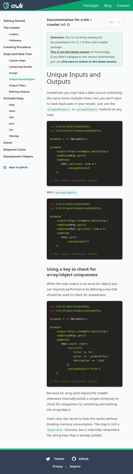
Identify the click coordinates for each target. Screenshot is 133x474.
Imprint (75, 466)
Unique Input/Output (22, 79)
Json (11, 123)
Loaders (14, 34)
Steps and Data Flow (17, 54)
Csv (11, 129)
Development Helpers (18, 156)
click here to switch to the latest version (89, 62)
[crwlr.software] (13, 5)
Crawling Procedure (17, 47)
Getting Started (14, 21)
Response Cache (14, 149)
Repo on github (18, 167)
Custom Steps (17, 60)
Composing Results (20, 66)
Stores (7, 143)
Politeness (15, 40)
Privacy (58, 466)
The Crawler (11, 28)
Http (12, 104)
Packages (91, 5)
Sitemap (14, 136)
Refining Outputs (19, 91)
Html (12, 111)
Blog (108, 5)
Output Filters (17, 85)
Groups (13, 73)
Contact (123, 5)
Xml (11, 117)
